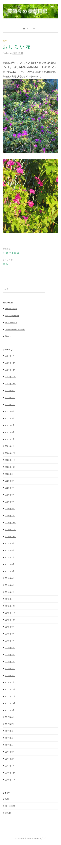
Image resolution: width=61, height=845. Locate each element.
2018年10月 (10, 619)
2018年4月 (10, 661)
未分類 (8, 813)
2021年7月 (10, 404)
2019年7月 (10, 557)
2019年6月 (10, 564)
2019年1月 (10, 598)
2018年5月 (10, 654)
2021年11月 (10, 376)
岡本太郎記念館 (12, 315)
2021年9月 (10, 390)
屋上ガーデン (11, 322)
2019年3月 (10, 585)
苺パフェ (9, 336)
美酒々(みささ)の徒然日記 (34, 838)
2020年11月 (10, 459)
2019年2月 (10, 592)
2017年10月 (10, 703)
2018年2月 (10, 675)
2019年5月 (10, 571)
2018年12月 (10, 605)
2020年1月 (10, 515)
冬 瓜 (5, 264)
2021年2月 (10, 439)
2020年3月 (10, 501)
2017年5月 (10, 737)
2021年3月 (10, 432)
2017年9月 (10, 710)
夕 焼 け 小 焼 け (11, 252)
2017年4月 (10, 744)
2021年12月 (10, 369)
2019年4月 (10, 578)
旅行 (5, 40)
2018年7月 (10, 640)
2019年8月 (10, 550)
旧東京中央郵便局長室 (15, 329)
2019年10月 (10, 536)
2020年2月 (10, 508)
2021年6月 (10, 411)
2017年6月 (10, 730)
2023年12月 (10, 362)
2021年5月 (10, 418)
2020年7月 (10, 487)
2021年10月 (10, 383)
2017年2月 (10, 758)
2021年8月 (10, 397)
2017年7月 (10, 724)
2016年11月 (10, 779)
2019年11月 (10, 529)
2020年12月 (10, 453)
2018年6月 (10, 647)
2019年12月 (10, 522)
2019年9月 (10, 543)
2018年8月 (10, 633)
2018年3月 (10, 668)
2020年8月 (10, 480)
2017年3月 (10, 751)
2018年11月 (10, 612)
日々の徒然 (10, 806)
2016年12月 (10, 772)
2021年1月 (10, 446)
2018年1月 (10, 682)
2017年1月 (10, 765)
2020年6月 (10, 494)
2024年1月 (10, 355)
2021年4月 (10, 425)
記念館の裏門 (11, 308)
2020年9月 (10, 473)
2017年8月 (10, 717)
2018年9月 (10, 626)
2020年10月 (10, 466)
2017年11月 (10, 696)
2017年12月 (10, 689)
